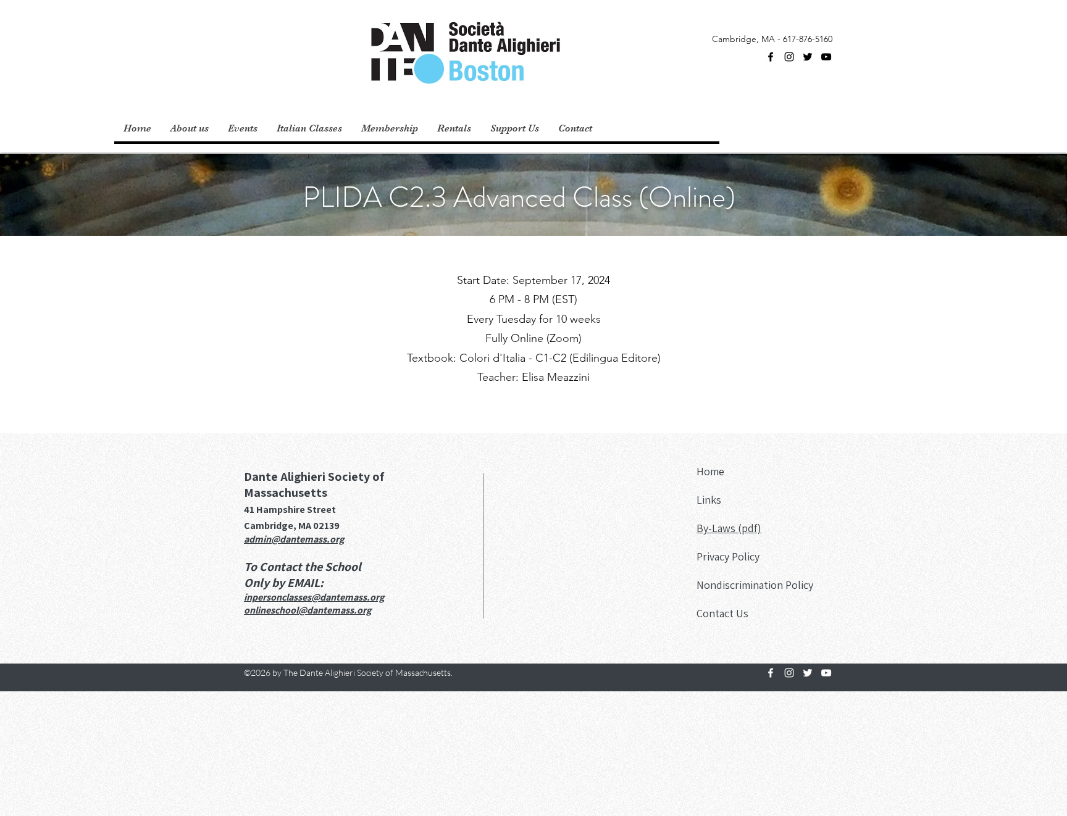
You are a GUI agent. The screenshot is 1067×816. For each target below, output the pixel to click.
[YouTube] (826, 57)
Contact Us (722, 613)
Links (709, 500)
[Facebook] (770, 57)
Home (710, 471)
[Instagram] (789, 57)
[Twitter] (807, 57)
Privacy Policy (728, 556)
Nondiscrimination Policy (755, 585)
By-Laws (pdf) (729, 528)
